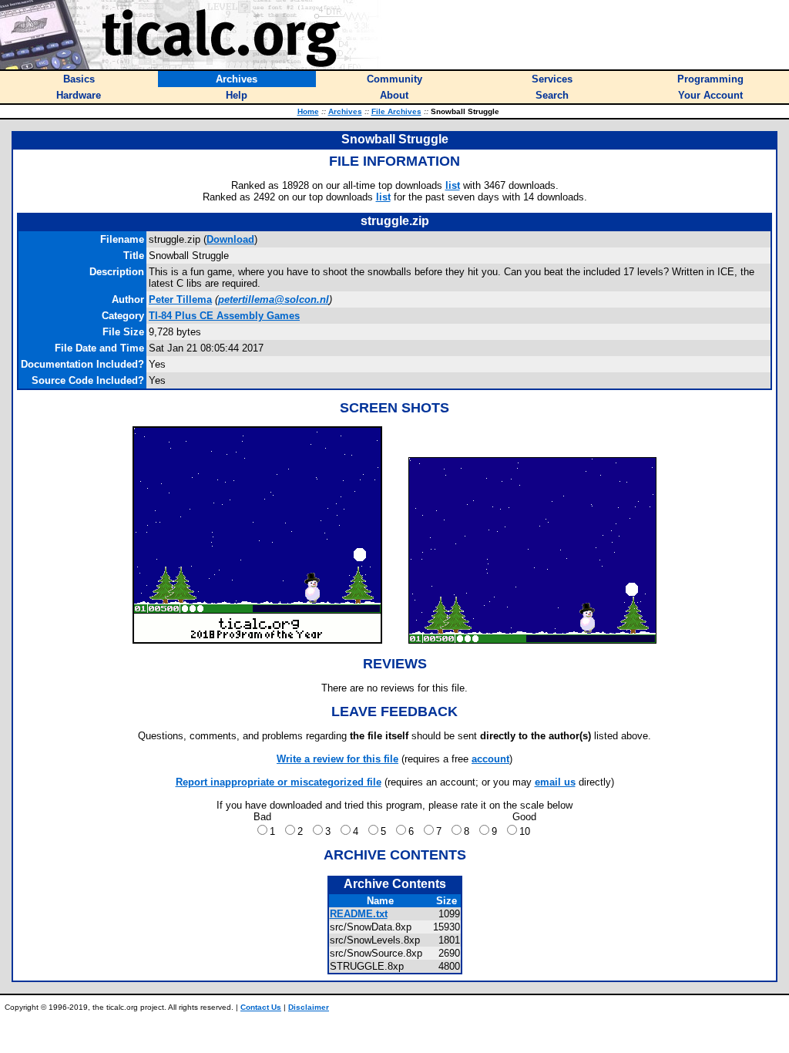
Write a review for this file (337, 759)
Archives (345, 111)
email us (555, 782)
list (452, 185)
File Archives (396, 111)
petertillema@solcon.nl (273, 299)
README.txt (359, 914)
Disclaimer (308, 1007)
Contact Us (260, 1007)
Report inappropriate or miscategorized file (278, 782)
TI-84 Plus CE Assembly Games (224, 315)
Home (308, 111)
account (490, 759)
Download (230, 239)
